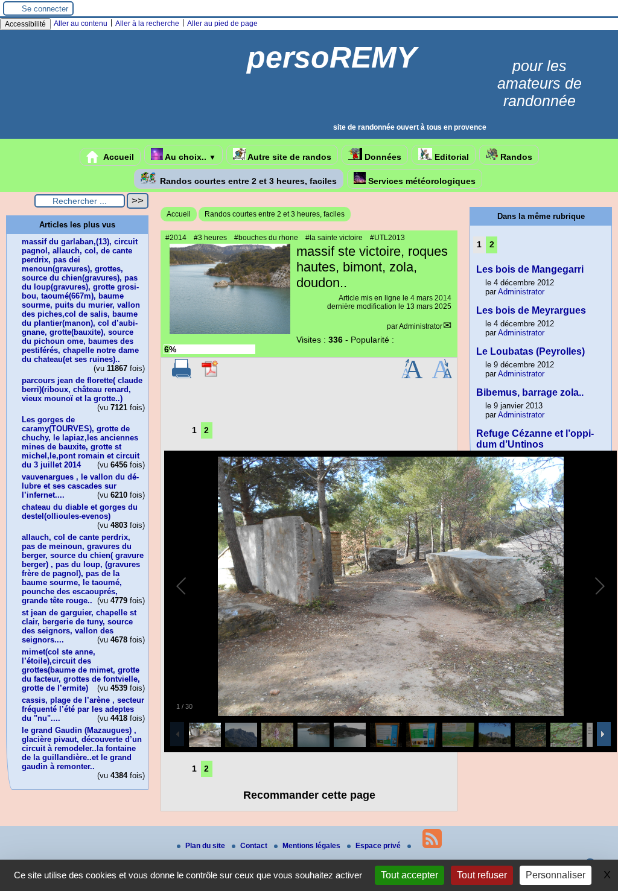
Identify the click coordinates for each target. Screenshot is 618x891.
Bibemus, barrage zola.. (530, 392)
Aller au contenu (80, 23)
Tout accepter (409, 875)
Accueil (117, 157)
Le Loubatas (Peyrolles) (530, 351)
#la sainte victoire (334, 237)
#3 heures (210, 237)
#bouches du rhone (266, 237)
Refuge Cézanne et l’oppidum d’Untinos (535, 438)
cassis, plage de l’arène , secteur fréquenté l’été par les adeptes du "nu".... (83, 709)
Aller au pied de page (222, 23)
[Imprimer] (181, 376)
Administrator (420, 326)
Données (381, 157)
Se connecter (45, 8)
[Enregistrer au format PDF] (210, 376)
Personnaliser (555, 875)
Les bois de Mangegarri (530, 269)
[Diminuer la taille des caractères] (442, 376)
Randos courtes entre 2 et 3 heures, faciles (247, 181)
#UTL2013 (387, 237)
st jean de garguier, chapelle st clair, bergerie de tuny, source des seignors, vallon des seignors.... (79, 626)
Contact (254, 846)
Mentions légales (312, 846)
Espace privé (379, 846)
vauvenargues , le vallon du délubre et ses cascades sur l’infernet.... (80, 485)
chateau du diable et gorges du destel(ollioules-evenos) (80, 512)
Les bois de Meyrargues (531, 310)
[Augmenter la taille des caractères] (411, 376)
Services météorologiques (421, 181)
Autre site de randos (288, 157)
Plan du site (206, 846)
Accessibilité (25, 24)
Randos (515, 157)
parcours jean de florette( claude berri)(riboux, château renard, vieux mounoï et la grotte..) (82, 389)
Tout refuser (482, 875)
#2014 (175, 237)
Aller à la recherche (147, 23)
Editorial (450, 157)
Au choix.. (189, 157)
